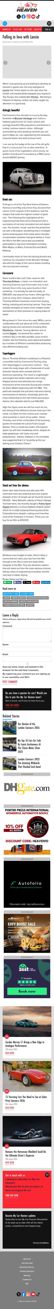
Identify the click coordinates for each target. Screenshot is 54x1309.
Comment (7, 626)
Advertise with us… (27, 1267)
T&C (27, 1284)
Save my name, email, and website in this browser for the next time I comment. (23, 669)
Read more (9, 1053)
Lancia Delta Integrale (37, 598)
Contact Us (27, 1279)
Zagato (13, 333)
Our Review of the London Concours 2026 (28, 725)
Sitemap (27, 1275)
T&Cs (26, 677)
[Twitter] (19, 18)
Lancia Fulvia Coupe (29, 601)
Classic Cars (17, 29)
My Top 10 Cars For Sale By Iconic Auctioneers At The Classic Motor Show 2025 (29, 746)
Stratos (34, 97)
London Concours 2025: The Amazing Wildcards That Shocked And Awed (29, 763)
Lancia (6, 90)
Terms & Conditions (41, 1243)
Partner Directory (27, 1271)
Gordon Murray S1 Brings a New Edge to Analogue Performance (24, 1044)
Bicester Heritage (23, 118)
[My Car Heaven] (27, 7)
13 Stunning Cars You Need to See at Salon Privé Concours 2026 (26, 1098)
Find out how (11, 1195)
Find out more (12, 705)
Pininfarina (8, 330)
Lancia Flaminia (10, 601)
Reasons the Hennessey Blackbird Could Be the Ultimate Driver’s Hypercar (25, 1153)
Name (6, 644)
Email (5, 654)
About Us (27, 1259)
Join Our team (27, 1263)
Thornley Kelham (11, 281)
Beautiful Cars (39, 29)
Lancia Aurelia (18, 598)
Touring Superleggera (14, 605)
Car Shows (28, 29)
